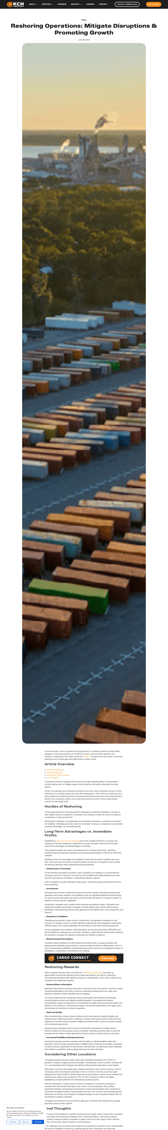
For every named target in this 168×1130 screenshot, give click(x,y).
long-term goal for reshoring (67, 841)
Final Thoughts (52, 778)
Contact (103, 4)
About (32, 4)
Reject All (25, 1122)
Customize (12, 1122)
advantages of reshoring (92, 973)
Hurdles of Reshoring (55, 770)
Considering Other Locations (58, 775)
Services (46, 4)
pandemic (87, 756)
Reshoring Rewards (54, 772)
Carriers (62, 4)
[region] (25, 1115)
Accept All (38, 1122)
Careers (90, 4)
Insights (75, 4)
